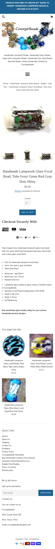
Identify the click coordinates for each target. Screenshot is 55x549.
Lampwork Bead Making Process (16, 461)
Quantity (27, 198)
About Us (6, 439)
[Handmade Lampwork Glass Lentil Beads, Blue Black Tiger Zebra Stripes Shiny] (14, 346)
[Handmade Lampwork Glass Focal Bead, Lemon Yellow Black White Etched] (41, 346)
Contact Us (6, 445)
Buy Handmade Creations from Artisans (18, 458)
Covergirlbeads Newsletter (13, 455)
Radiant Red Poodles (11, 464)
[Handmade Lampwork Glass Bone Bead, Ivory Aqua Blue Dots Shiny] (14, 390)
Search (5, 436)
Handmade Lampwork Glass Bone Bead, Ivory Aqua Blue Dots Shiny (14, 408)
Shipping (17, 191)
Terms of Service (9, 467)
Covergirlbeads (34, 539)
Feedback (6, 448)
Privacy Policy (8, 452)
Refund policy (7, 470)
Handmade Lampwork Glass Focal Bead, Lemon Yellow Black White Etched (41, 363)
